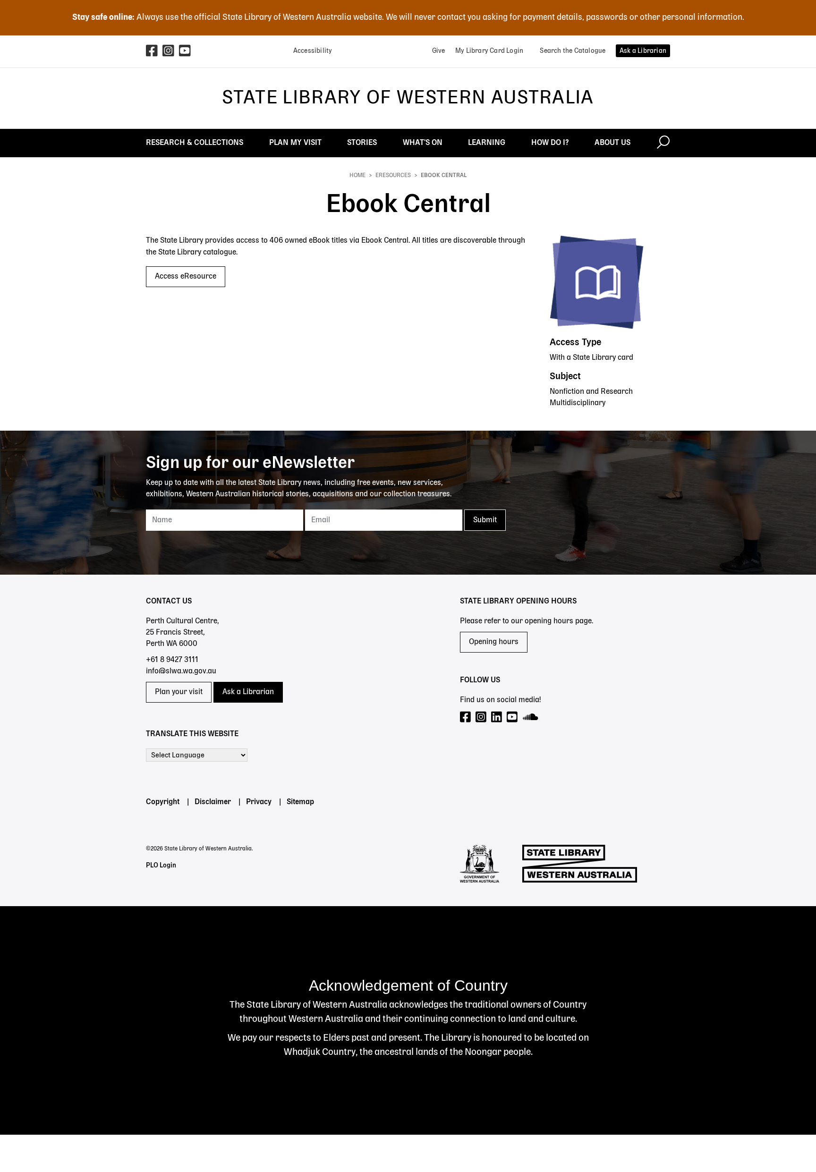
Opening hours (493, 642)
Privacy (259, 802)
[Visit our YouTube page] (512, 717)
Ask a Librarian (248, 692)
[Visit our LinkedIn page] (497, 717)
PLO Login (161, 865)
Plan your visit (179, 692)
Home (357, 175)
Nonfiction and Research (591, 392)
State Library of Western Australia (408, 98)
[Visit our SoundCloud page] (531, 717)
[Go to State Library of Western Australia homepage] (579, 864)
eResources (393, 175)
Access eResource (185, 276)
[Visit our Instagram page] (481, 717)
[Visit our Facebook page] (466, 717)
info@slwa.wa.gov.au (181, 671)
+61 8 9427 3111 (172, 660)
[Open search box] (663, 143)
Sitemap (300, 802)
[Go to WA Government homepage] (479, 864)
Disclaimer (213, 802)
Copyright (162, 802)
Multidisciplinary (577, 403)
